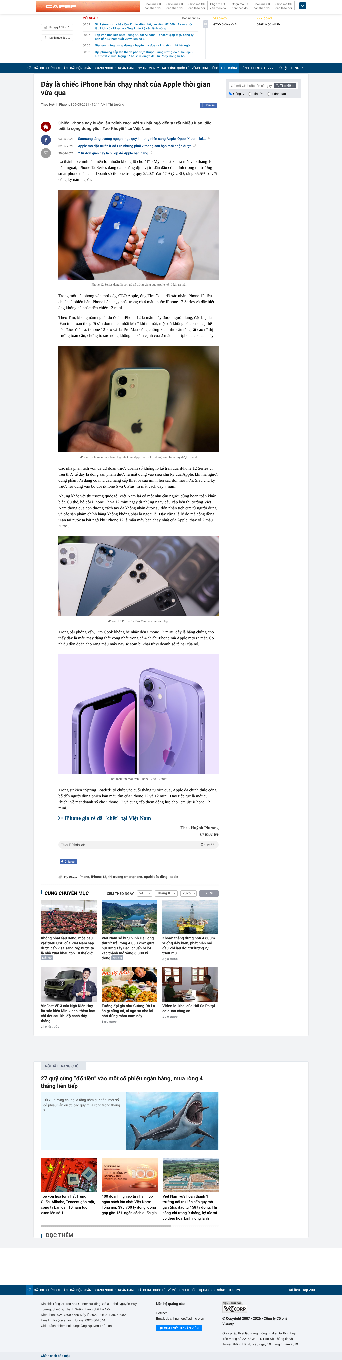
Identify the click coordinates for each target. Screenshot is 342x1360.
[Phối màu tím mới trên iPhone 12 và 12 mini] (138, 714)
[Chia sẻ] (46, 140)
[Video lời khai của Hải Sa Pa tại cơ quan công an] (190, 984)
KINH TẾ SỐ (210, 68)
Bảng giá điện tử (59, 27)
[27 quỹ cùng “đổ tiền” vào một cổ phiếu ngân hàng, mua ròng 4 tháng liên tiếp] (172, 1121)
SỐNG (245, 68)
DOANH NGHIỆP (105, 68)
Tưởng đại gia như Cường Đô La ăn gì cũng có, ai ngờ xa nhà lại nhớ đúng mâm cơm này (128, 1011)
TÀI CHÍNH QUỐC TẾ (175, 68)
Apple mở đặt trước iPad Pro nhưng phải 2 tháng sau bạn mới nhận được (135, 146)
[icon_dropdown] (302, 6)
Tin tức (258, 94)
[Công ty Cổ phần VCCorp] (261, 1307)
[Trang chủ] (29, 68)
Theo (137, 844)
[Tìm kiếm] (285, 85)
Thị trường (116, 105)
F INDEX (297, 68)
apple (174, 877)
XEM (209, 894)
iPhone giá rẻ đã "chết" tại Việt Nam (108, 818)
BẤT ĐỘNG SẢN (80, 68)
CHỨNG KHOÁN (57, 68)
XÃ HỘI (39, 68)
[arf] (138, 850)
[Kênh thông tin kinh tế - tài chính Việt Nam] (88, 6)
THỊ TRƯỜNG (229, 68)
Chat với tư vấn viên (181, 1328)
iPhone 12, (99, 877)
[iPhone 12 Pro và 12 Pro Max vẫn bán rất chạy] (138, 576)
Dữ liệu (282, 68)
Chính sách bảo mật (55, 1356)
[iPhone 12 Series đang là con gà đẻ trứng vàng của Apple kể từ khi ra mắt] (138, 235)
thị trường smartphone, (125, 877)
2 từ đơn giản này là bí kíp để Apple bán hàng (113, 154)
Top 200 (308, 1290)
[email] (46, 153)
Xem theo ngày (120, 894)
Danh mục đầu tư (59, 38)
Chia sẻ (210, 105)
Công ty (238, 94)
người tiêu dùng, (156, 877)
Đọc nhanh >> (191, 18)
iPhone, (84, 877)
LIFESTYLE (258, 68)
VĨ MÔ (196, 68)
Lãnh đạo (279, 94)
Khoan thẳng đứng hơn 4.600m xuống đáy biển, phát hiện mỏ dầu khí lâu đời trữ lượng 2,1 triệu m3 (188, 946)
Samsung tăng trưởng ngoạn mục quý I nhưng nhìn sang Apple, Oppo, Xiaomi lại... (142, 139)
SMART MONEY (148, 68)
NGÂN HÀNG (127, 68)
